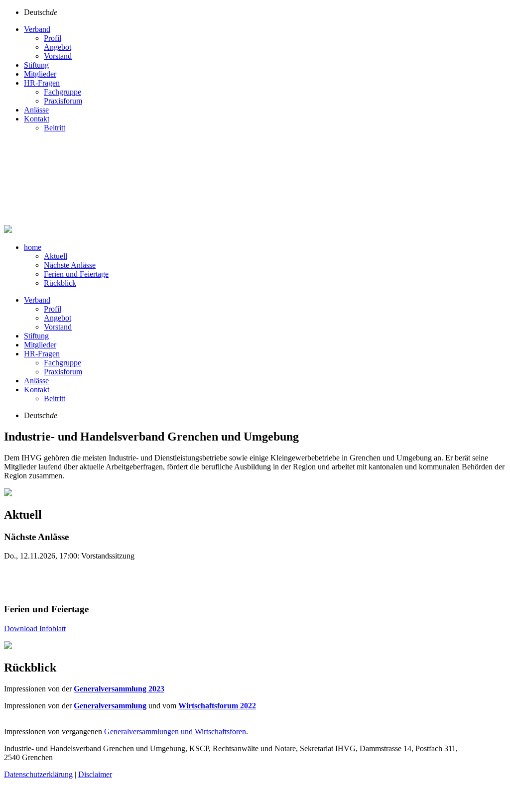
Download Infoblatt (35, 628)
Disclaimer (95, 774)
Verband (37, 29)
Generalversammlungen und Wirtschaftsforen (175, 731)
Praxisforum (63, 101)
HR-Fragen (42, 83)
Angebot (57, 47)
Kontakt (36, 118)
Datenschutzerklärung (38, 774)
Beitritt (54, 127)
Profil (52, 38)
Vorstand (58, 56)
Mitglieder (40, 74)
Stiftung (36, 65)
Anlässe (36, 110)
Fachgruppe (62, 92)
